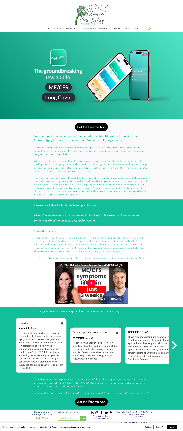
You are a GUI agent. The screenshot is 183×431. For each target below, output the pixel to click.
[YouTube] (106, 413)
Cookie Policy (96, 418)
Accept (172, 427)
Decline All (160, 427)
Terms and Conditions (101, 416)
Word (45, 417)
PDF (38, 417)
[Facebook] (101, 413)
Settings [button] (148, 427)
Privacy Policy (107, 418)
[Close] (180, 427)
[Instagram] (97, 413)
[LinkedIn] (92, 413)
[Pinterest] (111, 413)
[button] (149, 28)
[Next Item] (174, 345)
